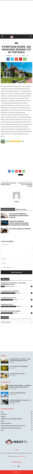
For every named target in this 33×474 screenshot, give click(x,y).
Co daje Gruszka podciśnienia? (10, 291)
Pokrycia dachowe (6, 423)
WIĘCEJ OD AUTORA (21, 209)
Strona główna (4, 40)
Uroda (2, 286)
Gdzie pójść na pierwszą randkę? (10, 311)
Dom (16, 43)
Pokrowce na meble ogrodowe (8, 306)
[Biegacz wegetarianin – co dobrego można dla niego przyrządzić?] (4, 387)
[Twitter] (18, 466)
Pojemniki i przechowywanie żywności (11, 418)
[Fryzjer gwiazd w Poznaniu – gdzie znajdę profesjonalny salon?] (4, 360)
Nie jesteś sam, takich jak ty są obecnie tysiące (25, 184)
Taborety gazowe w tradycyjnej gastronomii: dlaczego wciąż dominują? (19, 223)
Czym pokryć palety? (7, 304)
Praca (2, 430)
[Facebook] (14, 466)
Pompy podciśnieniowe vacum (8, 293)
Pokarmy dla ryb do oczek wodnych (11, 428)
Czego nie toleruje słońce (17, 393)
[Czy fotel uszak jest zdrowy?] (4, 230)
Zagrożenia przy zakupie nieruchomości (8, 183)
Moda (2, 421)
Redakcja (9, 55)
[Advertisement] (16, 17)
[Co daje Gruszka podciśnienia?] (4, 368)
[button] (31, 36)
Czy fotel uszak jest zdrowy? (20, 229)
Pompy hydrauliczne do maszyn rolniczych (13, 425)
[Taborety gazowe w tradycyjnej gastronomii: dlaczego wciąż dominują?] (4, 223)
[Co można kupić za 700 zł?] (4, 375)
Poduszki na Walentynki (6, 299)
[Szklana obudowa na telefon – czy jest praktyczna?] (4, 402)
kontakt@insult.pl (22, 456)
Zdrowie (3, 416)
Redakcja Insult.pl (9, 286)
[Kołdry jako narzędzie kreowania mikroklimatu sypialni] (4, 215)
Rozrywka (3, 414)
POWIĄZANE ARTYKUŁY (8, 209)
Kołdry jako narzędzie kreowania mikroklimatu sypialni (19, 215)
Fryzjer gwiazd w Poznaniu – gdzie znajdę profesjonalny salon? (13, 283)
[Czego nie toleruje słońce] (4, 394)
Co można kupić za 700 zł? (8, 297)
